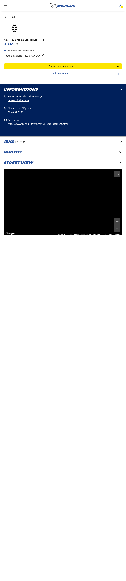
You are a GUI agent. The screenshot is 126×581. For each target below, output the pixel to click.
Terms (104, 234)
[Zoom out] (117, 228)
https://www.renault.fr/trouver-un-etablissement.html (38, 123)
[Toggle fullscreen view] (117, 174)
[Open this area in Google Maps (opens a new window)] (10, 233)
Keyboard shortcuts (65, 234)
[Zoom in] (117, 221)
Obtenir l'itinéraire (18, 100)
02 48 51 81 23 (16, 112)
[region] (63, 202)
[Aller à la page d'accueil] (63, 6)
